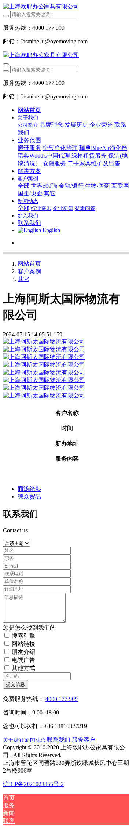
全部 (23, 186)
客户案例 (29, 271)
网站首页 (29, 110)
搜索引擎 (23, 636)
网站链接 (23, 644)
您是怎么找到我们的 (29, 627)
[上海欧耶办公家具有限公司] (66, 7)
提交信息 (15, 684)
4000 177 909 (61, 699)
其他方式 (23, 668)
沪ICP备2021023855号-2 (33, 784)
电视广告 (23, 660)
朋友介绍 (23, 652)
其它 (23, 279)
